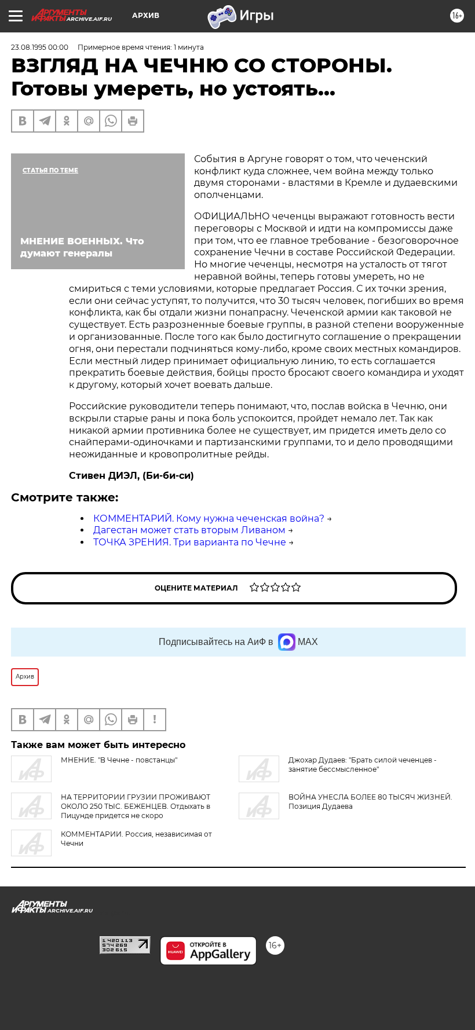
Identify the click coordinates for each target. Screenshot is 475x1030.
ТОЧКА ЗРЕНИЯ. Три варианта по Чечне (189, 542)
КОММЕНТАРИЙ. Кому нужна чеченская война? (208, 518)
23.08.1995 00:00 (39, 47)
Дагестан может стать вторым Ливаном (189, 530)
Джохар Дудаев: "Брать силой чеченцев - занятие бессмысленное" (362, 765)
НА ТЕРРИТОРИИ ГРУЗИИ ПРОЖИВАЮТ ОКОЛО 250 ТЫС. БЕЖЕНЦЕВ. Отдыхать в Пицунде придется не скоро (135, 806)
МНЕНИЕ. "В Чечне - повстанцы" (119, 760)
